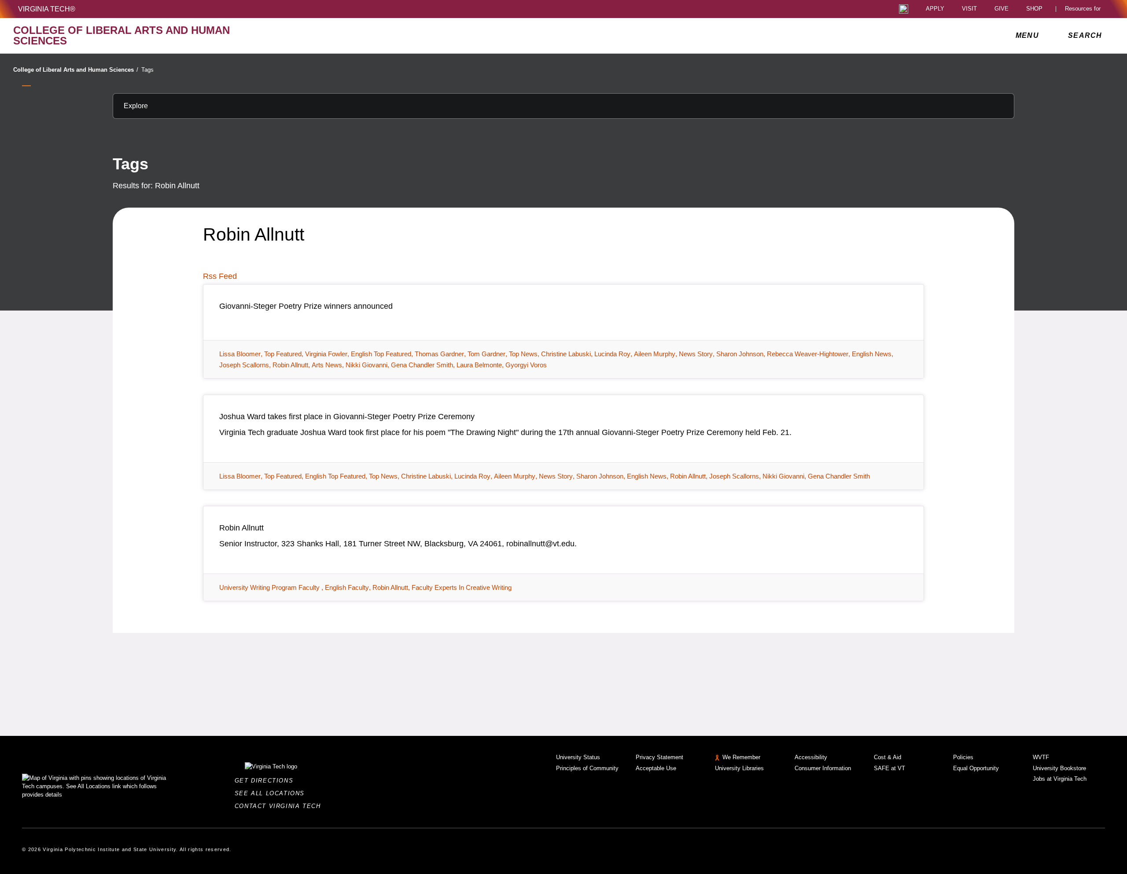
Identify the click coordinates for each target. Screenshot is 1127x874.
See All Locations (272, 793)
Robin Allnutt (241, 527)
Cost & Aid (887, 757)
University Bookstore (1059, 768)
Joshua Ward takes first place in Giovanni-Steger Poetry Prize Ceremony (347, 416)
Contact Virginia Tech (280, 806)
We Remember (741, 757)
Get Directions (266, 780)
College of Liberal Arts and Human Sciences (75, 69)
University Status (578, 757)
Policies (963, 757)
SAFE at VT (889, 768)
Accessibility (811, 757)
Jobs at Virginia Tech (1059, 778)
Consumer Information (823, 768)
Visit (969, 9)
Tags (147, 69)
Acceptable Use (656, 768)
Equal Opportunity (976, 768)
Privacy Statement (659, 757)
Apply (935, 9)
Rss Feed (220, 276)
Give (1001, 9)
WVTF (1041, 757)
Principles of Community (587, 768)
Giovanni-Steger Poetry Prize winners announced (306, 306)
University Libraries (739, 768)
